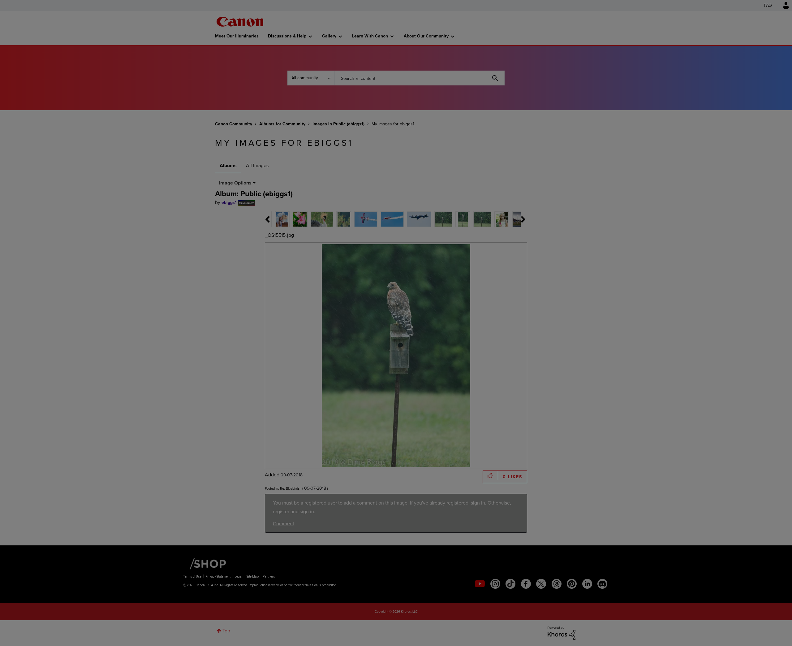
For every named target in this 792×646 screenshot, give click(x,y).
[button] (482, 273)
